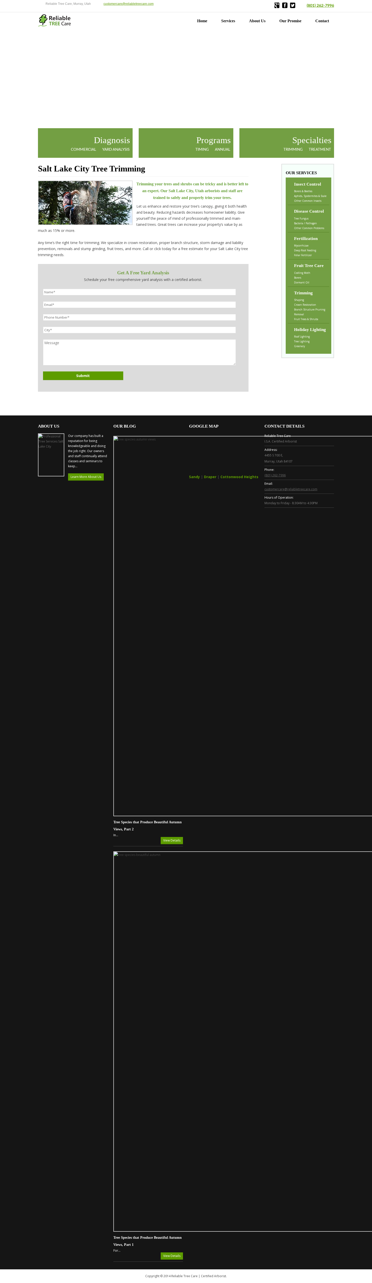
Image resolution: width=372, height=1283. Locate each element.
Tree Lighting (301, 341)
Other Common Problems (309, 228)
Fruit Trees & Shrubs (306, 319)
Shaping (299, 300)
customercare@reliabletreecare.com (129, 4)
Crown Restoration (305, 304)
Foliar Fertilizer (303, 255)
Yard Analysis (116, 149)
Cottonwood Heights (239, 476)
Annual (222, 149)
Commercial (83, 149)
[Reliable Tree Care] (54, 25)
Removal (299, 314)
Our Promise (290, 21)
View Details (171, 840)
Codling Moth (302, 273)
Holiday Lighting (310, 329)
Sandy (194, 476)
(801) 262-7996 (320, 6)
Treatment (320, 149)
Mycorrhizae (301, 245)
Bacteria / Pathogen (305, 223)
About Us (257, 21)
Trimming (293, 149)
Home (202, 21)
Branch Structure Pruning (309, 309)
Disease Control (309, 211)
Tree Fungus (301, 218)
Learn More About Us (86, 477)
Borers (297, 277)
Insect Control (307, 184)
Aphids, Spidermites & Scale (310, 196)
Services (228, 21)
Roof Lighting (302, 336)
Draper (210, 476)
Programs (213, 140)
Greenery (299, 346)
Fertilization (306, 238)
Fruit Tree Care (309, 265)
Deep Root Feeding (305, 250)
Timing (202, 149)
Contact (322, 21)
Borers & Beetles (303, 191)
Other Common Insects (307, 201)
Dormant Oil (301, 282)
